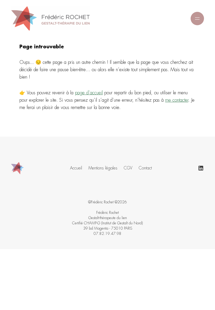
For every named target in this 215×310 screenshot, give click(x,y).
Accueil (76, 168)
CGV (128, 168)
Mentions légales (102, 168)
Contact (145, 168)
